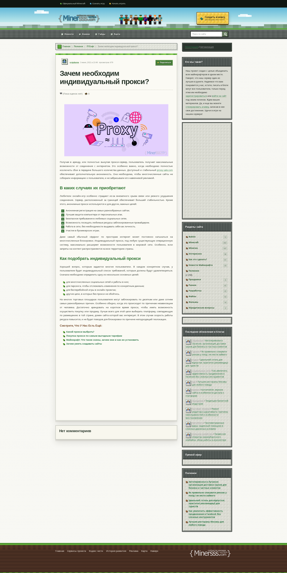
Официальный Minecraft (74, 3)
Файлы (192, 296)
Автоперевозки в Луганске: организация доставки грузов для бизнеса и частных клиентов (206, 343)
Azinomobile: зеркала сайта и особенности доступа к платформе (205, 392)
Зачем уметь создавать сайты (84, 343)
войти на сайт (219, 96)
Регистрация (191, 46)
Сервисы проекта (76, 550)
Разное (192, 285)
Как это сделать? (198, 259)
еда (194, 381)
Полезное (194, 270)
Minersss (193, 248)
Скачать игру (98, 3)
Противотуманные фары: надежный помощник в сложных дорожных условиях (205, 425)
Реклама (133, 550)
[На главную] (79, 18)
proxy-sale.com (165, 170)
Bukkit (192, 236)
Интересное (195, 253)
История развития (116, 550)
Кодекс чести (96, 550)
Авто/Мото (197, 422)
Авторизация (207, 46)
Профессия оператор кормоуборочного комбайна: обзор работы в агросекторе (206, 436)
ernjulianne (74, 62)
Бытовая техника (201, 408)
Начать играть (119, 3)
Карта (115, 34)
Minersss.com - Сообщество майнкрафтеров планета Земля (210, 553)
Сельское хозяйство (202, 433)
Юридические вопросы (201, 307)
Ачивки (84, 34)
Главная (59, 550)
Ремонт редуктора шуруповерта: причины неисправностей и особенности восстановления (207, 413)
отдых (195, 359)
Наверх (154, 550)
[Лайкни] (61, 93)
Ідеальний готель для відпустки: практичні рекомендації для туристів (207, 362)
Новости (67, 34)
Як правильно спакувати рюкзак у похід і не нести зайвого (209, 353)
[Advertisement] (116, 382)
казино (195, 389)
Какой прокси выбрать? (80, 331)
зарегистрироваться (196, 96)
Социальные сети (201, 370)
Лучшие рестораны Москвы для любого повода (209, 383)
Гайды (100, 34)
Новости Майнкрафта (201, 265)
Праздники (195, 279)
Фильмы (193, 302)
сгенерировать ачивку (197, 106)
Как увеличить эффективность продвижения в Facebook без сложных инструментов (206, 373)
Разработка (195, 290)
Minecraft (194, 242)
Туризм (195, 351)
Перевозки (197, 340)
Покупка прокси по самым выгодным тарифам (94, 335)
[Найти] (225, 34)
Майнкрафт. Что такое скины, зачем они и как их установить (102, 339)
